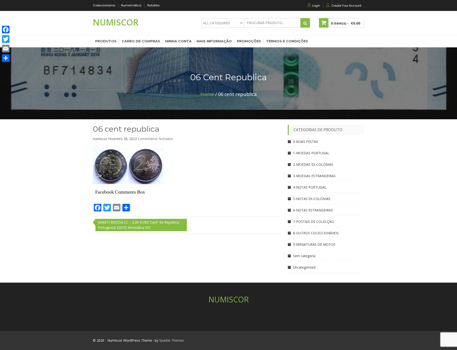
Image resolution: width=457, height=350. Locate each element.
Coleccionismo (104, 5)
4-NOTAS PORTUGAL (309, 187)
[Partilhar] (5, 58)
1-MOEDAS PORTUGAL (311, 153)
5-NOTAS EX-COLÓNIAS (311, 198)
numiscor (100, 138)
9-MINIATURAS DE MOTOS (314, 244)
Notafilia (153, 5)
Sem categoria (304, 256)
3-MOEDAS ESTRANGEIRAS (314, 176)
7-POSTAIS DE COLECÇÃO (313, 221)
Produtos (106, 41)
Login (316, 6)
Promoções (249, 41)
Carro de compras (141, 41)
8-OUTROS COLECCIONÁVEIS (316, 233)
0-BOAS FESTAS (305, 141)
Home (207, 94)
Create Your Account (346, 6)
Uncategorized (304, 267)
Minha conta (178, 41)
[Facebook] (5, 29)
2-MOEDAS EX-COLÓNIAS (313, 164)
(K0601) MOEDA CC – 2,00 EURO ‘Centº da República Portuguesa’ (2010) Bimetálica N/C (138, 225)
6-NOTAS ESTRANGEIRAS (313, 210)
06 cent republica (126, 129)
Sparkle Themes (171, 340)
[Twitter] (5, 39)
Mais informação (214, 41)
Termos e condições (287, 41)
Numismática (131, 5)
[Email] (5, 48)
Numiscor (116, 22)
